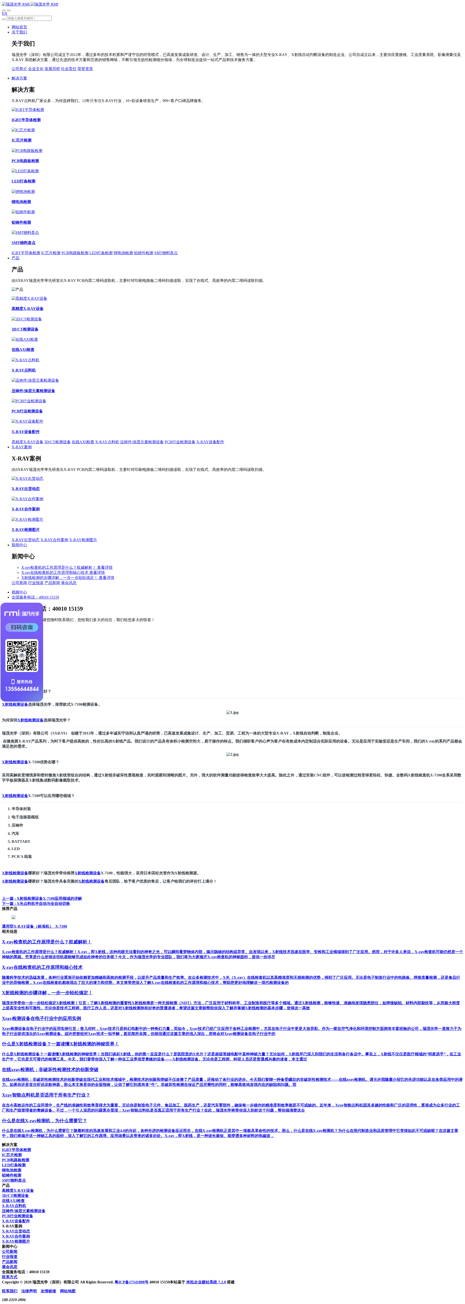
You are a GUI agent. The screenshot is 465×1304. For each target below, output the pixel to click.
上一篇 (42, 898)
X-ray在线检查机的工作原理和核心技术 (55, 572)
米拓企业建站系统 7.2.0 (206, 1282)
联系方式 (9, 1277)
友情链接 (48, 1291)
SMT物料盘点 (166, 253)
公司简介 (19, 69)
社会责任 (69, 69)
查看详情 (105, 567)
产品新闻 (52, 583)
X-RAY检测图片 (83, 540)
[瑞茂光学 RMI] (30, 4)
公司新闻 (19, 583)
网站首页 (19, 27)
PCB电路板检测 (75, 253)
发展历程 (52, 69)
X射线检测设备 (15, 704)
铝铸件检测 (143, 253)
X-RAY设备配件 (210, 442)
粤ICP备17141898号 (132, 1282)
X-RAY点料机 (107, 442)
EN (4, 13)
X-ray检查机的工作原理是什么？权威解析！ (59, 567)
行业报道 (36, 583)
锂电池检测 (123, 253)
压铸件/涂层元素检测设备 (142, 442)
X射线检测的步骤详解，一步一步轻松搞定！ (60, 578)
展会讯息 (69, 583)
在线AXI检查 (83, 442)
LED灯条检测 (101, 253)
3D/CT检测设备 (57, 442)
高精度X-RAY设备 (27, 442)
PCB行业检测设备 (180, 442)
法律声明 (29, 1291)
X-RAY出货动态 (25, 540)
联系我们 (9, 1291)
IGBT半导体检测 (26, 253)
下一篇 (36, 903)
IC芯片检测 (51, 253)
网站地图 (68, 1291)
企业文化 (36, 69)
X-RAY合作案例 (54, 540)
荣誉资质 (85, 69)
